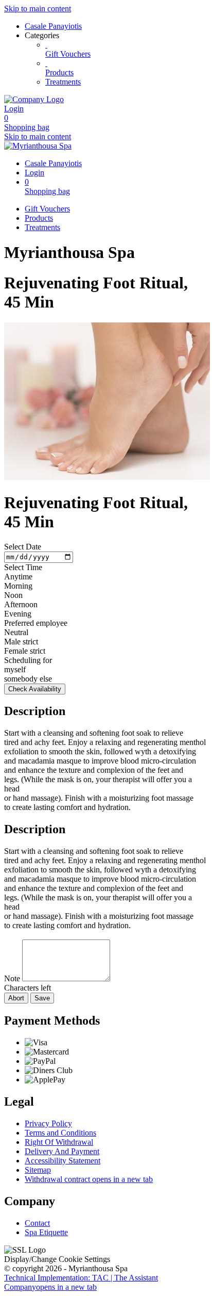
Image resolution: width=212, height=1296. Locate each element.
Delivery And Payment (62, 1151)
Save (42, 998)
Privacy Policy (48, 1123)
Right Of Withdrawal (59, 1142)
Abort (16, 998)
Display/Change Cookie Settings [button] (57, 1259)
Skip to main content (37, 8)
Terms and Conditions (60, 1132)
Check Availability (34, 689)
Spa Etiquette (46, 1232)
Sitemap (38, 1169)
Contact (37, 1223)
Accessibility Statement (62, 1160)
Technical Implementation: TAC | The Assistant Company (81, 1282)
